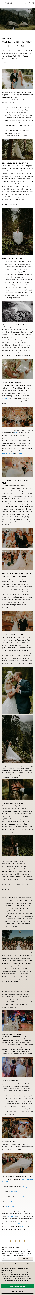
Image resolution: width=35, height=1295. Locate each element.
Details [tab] (17, 1264)
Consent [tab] (6, 1264)
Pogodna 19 (10, 1201)
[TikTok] (15, 1241)
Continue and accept (17, 1286)
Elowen (19, 453)
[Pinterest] (20, 1241)
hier (21, 1226)
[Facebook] (10, 1241)
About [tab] (29, 1264)
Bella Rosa (21, 1196)
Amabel (4, 453)
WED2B (14, 1191)
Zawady (24, 1187)
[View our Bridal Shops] (26, 3)
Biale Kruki (10, 1206)
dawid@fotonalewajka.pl (10, 1182)
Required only (17, 1291)
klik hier (21, 1224)
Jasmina (11, 453)
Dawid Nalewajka (27, 1179)
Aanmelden (29, 3)
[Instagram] (24, 1241)
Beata (16, 432)
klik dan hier (11, 1216)
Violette (4, 398)
